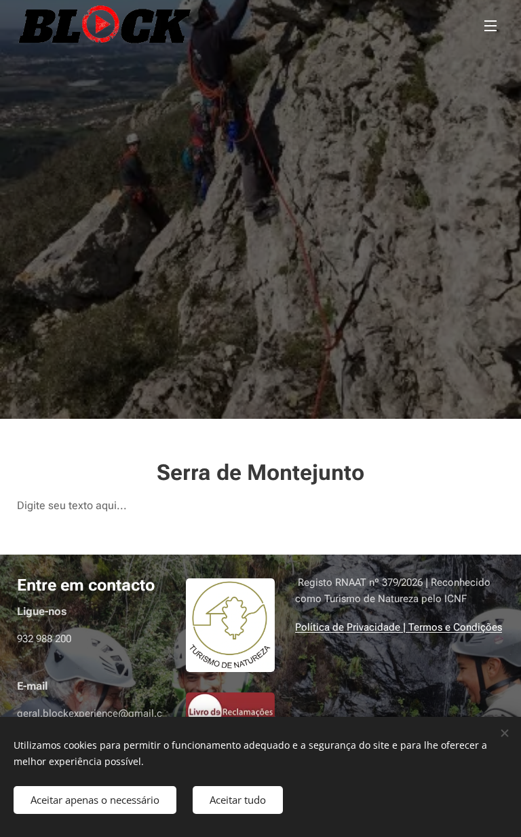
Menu (490, 25)
